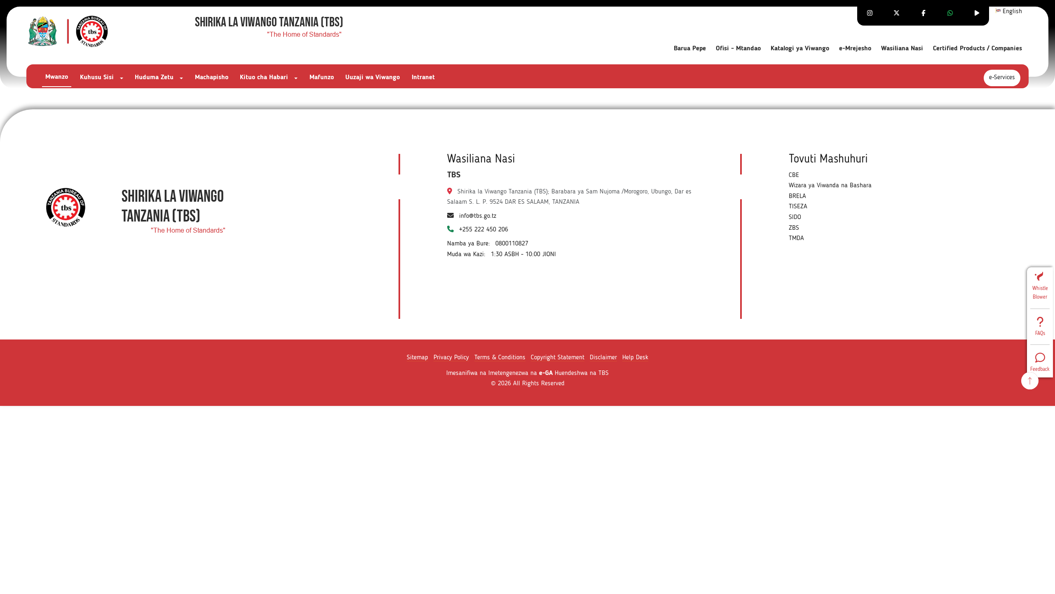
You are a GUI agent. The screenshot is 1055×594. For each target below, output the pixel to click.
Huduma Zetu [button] (155, 77)
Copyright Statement (557, 357)
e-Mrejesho (855, 48)
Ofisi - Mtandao (738, 48)
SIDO (795, 217)
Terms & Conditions (499, 357)
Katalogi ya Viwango (800, 48)
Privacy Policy (451, 357)
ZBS (794, 228)
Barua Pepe (690, 48)
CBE (794, 175)
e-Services (1002, 77)
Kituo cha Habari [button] (265, 77)
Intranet (423, 77)
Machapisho (211, 77)
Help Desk (635, 357)
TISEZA (798, 206)
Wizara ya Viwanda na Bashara (830, 185)
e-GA (546, 373)
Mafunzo (321, 77)
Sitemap (417, 357)
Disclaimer (603, 357)
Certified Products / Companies (977, 48)
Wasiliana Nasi (902, 48)
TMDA (796, 238)
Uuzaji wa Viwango (372, 77)
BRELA (797, 196)
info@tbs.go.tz (477, 216)
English (1011, 11)
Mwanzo (56, 77)
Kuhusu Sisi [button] (98, 77)
